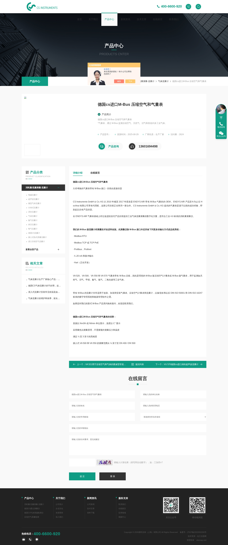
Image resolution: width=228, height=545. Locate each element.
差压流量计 (32, 224)
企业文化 (59, 508)
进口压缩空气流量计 (36, 241)
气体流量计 (163, 81)
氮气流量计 (32, 220)
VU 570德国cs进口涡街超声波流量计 (181, 364)
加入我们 (59, 517)
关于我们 (93, 19)
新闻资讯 (125, 19)
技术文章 (141, 19)
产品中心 (109, 19)
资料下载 (90, 513)
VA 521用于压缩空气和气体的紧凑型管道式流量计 (108, 364)
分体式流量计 (33, 208)
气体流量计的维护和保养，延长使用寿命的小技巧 (44, 298)
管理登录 (190, 540)
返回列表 (139, 364)
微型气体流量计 (34, 203)
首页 (79, 19)
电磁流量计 (32, 195)
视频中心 (122, 517)
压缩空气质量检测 (31, 517)
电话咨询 (221, 127)
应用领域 (122, 513)
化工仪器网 (201, 536)
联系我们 (174, 19)
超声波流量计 (33, 199)
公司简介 (59, 504)
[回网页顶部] (221, 117)
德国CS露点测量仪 (32, 508)
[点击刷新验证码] (105, 462)
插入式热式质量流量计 (37, 237)
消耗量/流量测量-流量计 (143, 81)
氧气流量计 (32, 229)
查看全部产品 (32, 249)
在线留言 (157, 19)
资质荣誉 (59, 513)
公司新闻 (90, 504)
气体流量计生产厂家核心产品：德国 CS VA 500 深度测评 (44, 279)
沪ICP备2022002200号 (196, 532)
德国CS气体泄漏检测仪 (33, 513)
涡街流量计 (32, 212)
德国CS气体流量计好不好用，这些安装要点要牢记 (44, 286)
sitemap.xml (201, 540)
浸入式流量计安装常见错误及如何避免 (44, 292)
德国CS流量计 (34, 233)
